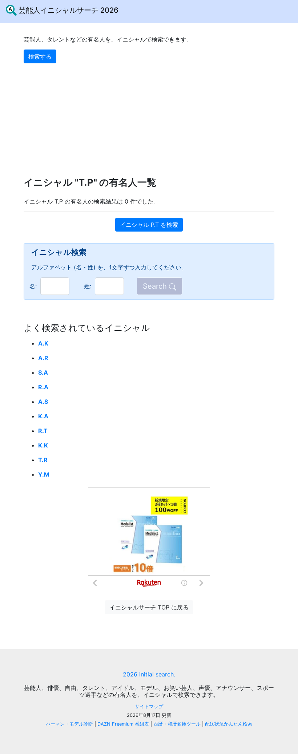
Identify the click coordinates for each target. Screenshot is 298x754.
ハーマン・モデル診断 (69, 724)
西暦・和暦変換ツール (177, 724)
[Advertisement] (149, 114)
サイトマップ (149, 706)
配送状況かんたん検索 (228, 724)
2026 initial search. (149, 674)
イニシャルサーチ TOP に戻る (149, 607)
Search (156, 286)
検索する (40, 56)
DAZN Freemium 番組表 (123, 724)
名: (33, 286)
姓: (87, 286)
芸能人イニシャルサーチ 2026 (67, 10)
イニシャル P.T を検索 (149, 224)
